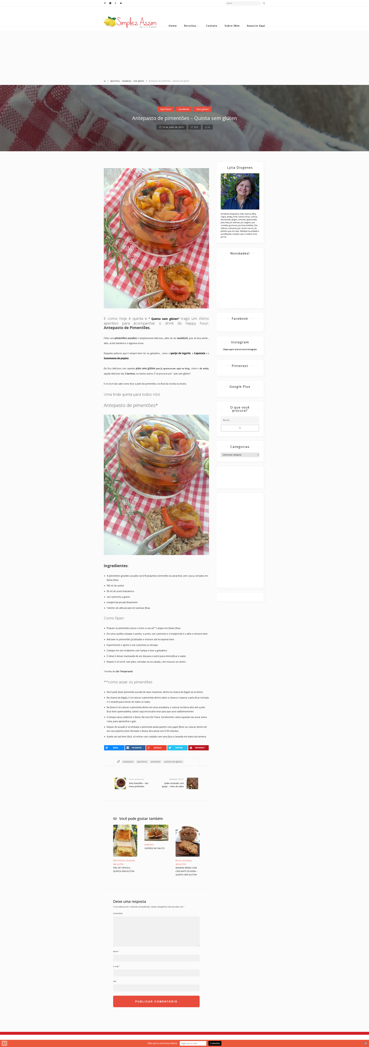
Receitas (190, 26)
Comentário (118, 913)
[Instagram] (110, 3)
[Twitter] (120, 3)
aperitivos (142, 761)
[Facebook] (106, 3)
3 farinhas (130, 373)
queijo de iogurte (180, 353)
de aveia (204, 368)
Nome (116, 951)
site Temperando (124, 671)
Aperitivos (115, 81)
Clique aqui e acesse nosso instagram (240, 349)
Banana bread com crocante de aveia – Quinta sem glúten (186, 871)
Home (173, 26)
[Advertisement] (86, 51)
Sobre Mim (232, 26)
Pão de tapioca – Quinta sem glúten (123, 869)
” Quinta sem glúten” (164, 319)
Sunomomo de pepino (116, 358)
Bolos (178, 860)
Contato (211, 26)
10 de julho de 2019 (173, 127)
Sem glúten (138, 81)
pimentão (155, 761)
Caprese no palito (154, 848)
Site (114, 981)
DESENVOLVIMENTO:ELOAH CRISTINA (240, 479)
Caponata (199, 353)
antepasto (128, 761)
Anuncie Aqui (256, 26)
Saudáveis (126, 81)
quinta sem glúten (173, 761)
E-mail (116, 966)
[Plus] (115, 3)
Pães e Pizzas (119, 860)
